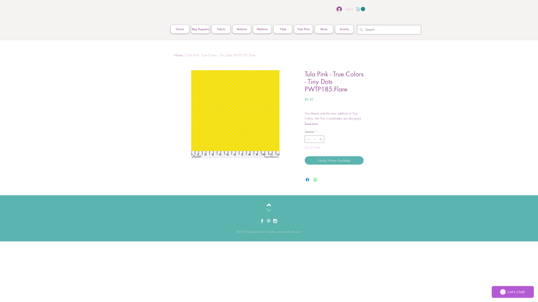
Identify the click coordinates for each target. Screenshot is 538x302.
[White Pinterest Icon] (268, 221)
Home (178, 55)
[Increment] (321, 139)
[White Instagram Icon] (275, 221)
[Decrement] (307, 139)
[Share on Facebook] (307, 179)
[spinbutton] (314, 139)
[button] (361, 9)
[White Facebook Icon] (262, 221)
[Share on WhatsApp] (315, 179)
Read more (311, 123)
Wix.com (296, 232)
